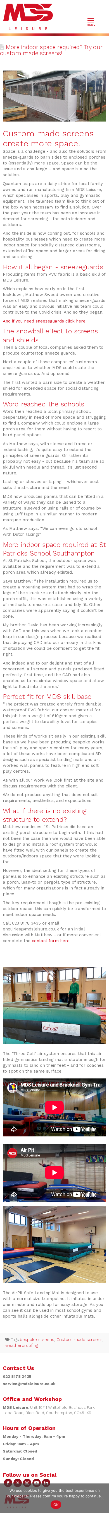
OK (56, 1504)
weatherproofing (21, 1345)
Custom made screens (79, 1339)
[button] (91, 21)
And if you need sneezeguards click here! (45, 321)
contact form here (50, 940)
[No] (102, 1498)
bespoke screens (37, 1339)
